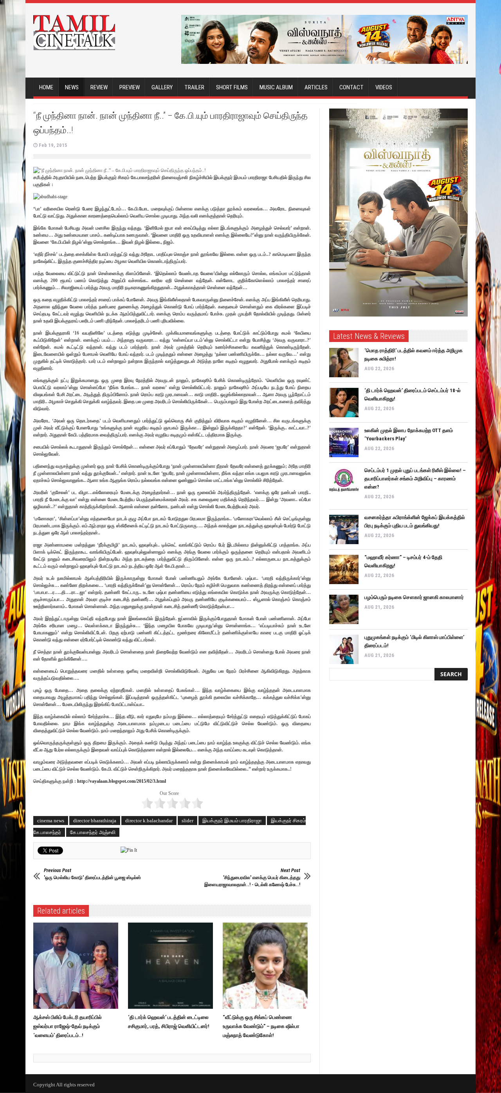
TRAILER (194, 87)
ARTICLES (316, 87)
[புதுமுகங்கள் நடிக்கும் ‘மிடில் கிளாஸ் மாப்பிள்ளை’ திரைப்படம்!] (344, 649)
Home (46, 87)
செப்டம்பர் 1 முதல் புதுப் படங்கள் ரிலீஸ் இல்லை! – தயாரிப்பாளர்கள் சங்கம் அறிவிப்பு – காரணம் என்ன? (415, 478)
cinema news (50, 820)
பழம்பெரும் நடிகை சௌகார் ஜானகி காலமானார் (414, 597)
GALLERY (162, 87)
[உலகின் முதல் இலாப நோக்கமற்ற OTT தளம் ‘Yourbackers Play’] (344, 442)
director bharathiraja (94, 820)
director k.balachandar (149, 820)
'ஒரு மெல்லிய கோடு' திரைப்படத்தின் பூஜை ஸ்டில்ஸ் (92, 873)
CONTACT (351, 87)
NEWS (72, 87)
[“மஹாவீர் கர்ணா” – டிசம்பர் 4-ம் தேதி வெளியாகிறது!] (344, 569)
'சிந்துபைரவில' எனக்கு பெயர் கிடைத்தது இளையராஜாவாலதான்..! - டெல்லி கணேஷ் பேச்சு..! (252, 877)
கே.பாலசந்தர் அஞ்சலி (92, 832)
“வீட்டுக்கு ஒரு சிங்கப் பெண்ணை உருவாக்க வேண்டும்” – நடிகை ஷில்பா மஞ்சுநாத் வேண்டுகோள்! (261, 1026)
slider (187, 820)
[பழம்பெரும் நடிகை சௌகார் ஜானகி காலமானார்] (344, 609)
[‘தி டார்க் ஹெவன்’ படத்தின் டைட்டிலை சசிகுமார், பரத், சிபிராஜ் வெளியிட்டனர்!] (172, 966)
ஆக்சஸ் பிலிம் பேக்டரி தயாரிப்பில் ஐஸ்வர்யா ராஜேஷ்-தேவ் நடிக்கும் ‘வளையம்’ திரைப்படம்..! (67, 1026)
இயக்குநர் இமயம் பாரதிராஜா (232, 820)
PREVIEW (129, 87)
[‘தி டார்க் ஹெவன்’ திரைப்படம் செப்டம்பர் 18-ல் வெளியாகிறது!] (344, 402)
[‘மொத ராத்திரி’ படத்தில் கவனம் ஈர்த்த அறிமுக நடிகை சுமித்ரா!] (344, 362)
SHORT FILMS (232, 87)
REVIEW (99, 87)
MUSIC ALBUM (276, 87)
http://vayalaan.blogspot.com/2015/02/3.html (121, 781)
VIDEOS (383, 87)
